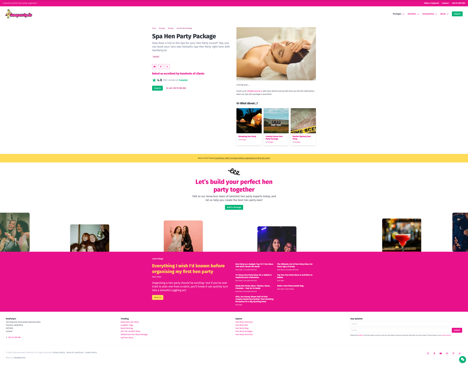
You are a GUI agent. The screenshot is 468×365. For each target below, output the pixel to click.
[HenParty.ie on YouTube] (440, 353)
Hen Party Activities (244, 334)
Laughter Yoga (127, 325)
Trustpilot (183, 80)
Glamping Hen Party (247, 136)
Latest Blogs (157, 259)
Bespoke (171, 28)
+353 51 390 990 (458, 3)
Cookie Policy (91, 352)
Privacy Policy (59, 352)
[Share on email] (154, 66)
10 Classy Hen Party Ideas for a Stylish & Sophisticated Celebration (253, 276)
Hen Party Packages (244, 331)
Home (154, 28)
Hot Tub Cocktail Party (130, 331)
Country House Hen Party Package (274, 137)
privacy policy (446, 335)
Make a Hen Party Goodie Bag (290, 286)
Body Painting (127, 328)
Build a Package (234, 207)
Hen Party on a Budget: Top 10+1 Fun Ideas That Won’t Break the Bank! (254, 265)
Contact (445, 3)
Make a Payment (431, 3)
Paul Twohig (290, 289)
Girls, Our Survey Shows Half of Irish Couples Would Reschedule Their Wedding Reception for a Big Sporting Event (254, 299)
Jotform (361, 335)
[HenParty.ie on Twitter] (428, 353)
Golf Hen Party (127, 337)
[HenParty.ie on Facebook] (434, 353)
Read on (157, 297)
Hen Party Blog (241, 328)
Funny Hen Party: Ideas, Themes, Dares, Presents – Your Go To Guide (252, 287)
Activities (412, 14)
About (443, 14)
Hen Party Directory (244, 322)
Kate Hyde (156, 277)
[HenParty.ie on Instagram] (447, 353)
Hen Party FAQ (241, 325)
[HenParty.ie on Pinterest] (453, 353)
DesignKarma (19, 357)
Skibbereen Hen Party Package (134, 334)
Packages (397, 14)
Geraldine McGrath (250, 270)
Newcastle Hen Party (130, 322)
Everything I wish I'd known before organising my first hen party (242, 158)
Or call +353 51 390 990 (176, 88)
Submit (457, 330)
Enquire (457, 14)
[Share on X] (167, 66)
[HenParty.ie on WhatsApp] (459, 353)
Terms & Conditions (74, 352)
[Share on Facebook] (160, 66)
